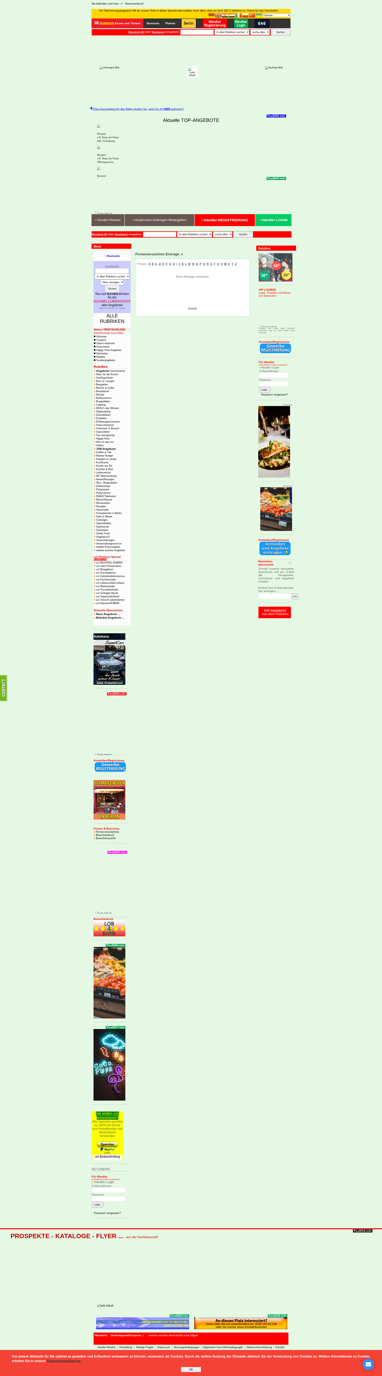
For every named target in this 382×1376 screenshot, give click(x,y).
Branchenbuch (105, 835)
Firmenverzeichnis (107, 831)
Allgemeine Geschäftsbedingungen (223, 1347)
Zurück (192, 308)
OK (191, 1369)
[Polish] (245, 15)
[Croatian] (225, 15)
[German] (211, 15)
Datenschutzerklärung (259, 1347)
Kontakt (280, 1347)
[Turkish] (252, 15)
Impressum (163, 1347)
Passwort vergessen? (107, 1213)
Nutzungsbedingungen (186, 1347)
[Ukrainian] (259, 15)
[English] (218, 15)
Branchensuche (106, 838)
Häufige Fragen (144, 1347)
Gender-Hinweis (106, 1347)
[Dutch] (232, 15)
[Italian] (238, 15)
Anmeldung (125, 1347)
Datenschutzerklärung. (64, 1361)
